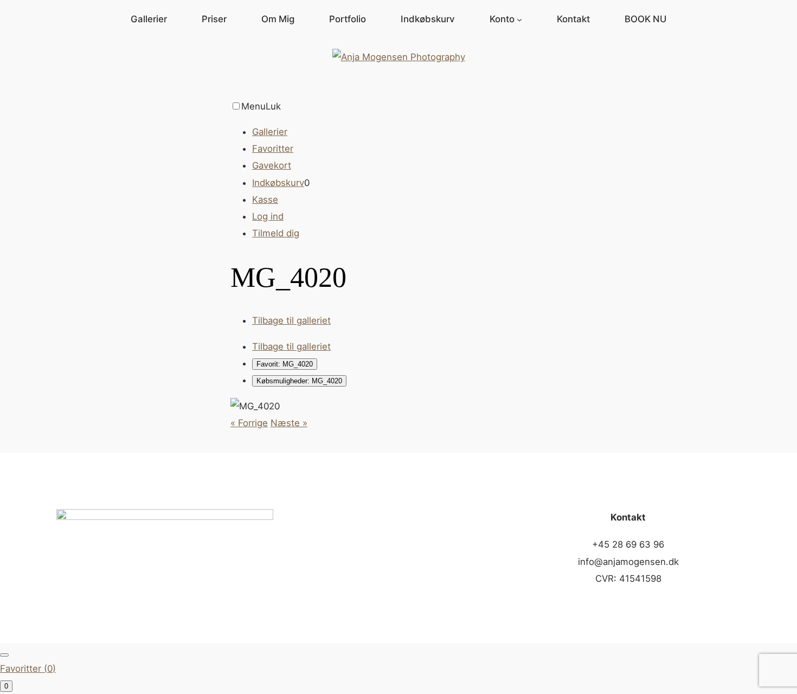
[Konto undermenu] (519, 19)
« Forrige (249, 422)
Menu (253, 106)
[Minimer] (4, 655)
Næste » (289, 422)
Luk (273, 106)
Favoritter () (28, 668)
